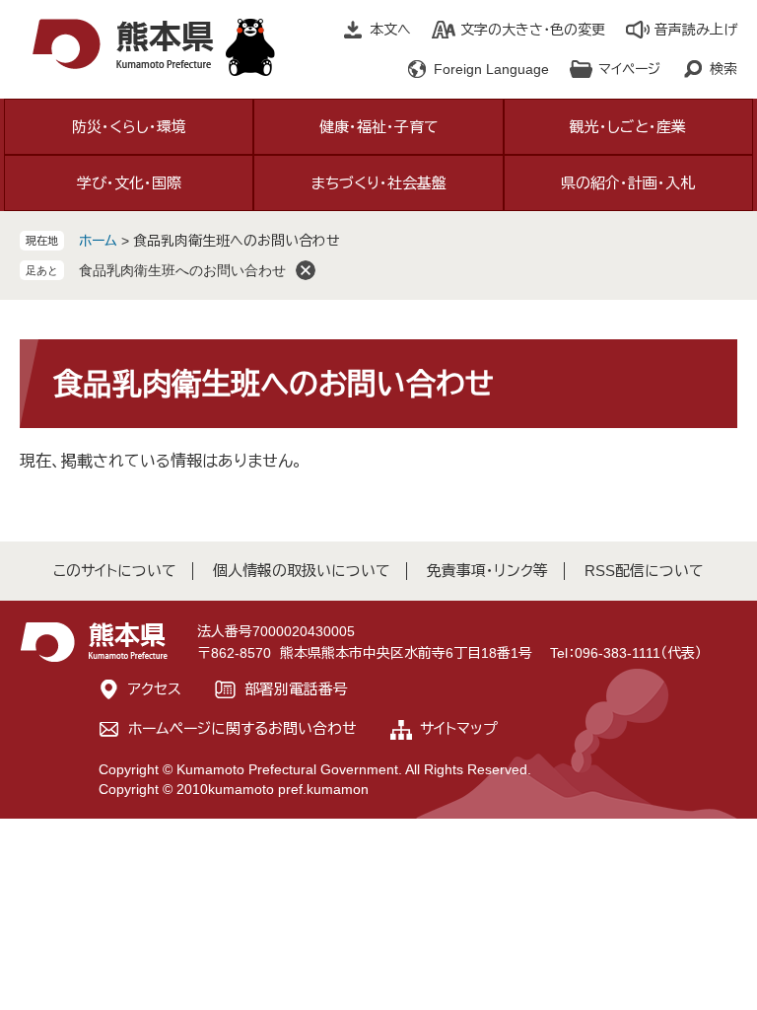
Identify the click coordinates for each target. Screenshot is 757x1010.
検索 (723, 69)
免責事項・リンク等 (487, 570)
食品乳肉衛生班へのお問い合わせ (182, 270)
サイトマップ (459, 728)
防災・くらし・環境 (129, 126)
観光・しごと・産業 (628, 126)
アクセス (154, 689)
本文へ (390, 29)
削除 (305, 270)
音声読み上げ (695, 29)
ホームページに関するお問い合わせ (242, 728)
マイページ (629, 69)
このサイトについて (114, 570)
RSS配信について (644, 570)
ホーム (98, 241)
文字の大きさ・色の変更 (532, 29)
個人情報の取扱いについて (301, 570)
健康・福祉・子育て (379, 126)
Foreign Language (491, 69)
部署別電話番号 (296, 689)
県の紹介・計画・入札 (628, 183)
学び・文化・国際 (129, 183)
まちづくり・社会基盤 (379, 183)
